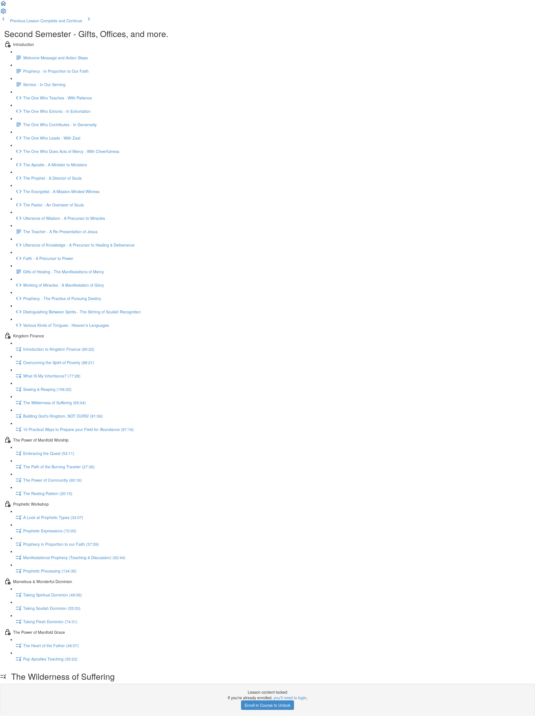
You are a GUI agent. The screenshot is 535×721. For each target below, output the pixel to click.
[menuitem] (3, 13)
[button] (3, 5)
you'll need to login (290, 697)
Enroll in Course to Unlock (267, 705)
